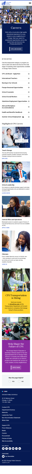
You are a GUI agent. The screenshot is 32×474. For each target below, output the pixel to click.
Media (4, 430)
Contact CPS (6, 407)
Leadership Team (7, 415)
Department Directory (8, 410)
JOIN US (4, 264)
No (23, 381)
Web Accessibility (7, 441)
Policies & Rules (7, 438)
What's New (5, 420)
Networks (5, 412)
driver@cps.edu (14, 304)
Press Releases (6, 428)
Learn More (6, 193)
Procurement (6, 436)
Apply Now (16, 367)
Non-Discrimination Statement (11, 417)
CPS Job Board (16, 49)
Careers (4, 433)
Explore (5, 158)
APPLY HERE (5, 227)
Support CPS (6, 425)
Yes (13, 381)
